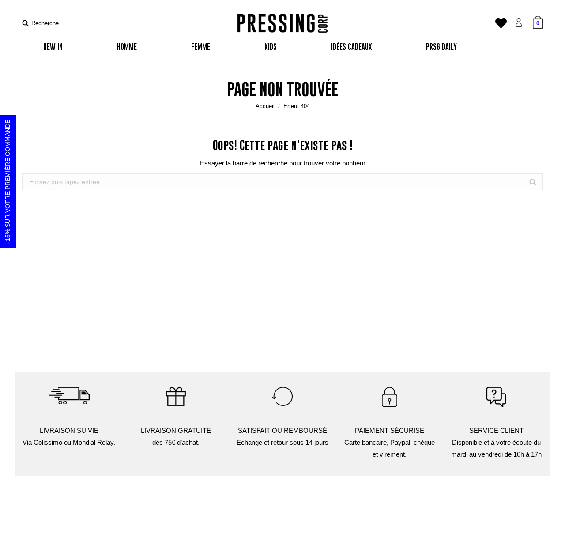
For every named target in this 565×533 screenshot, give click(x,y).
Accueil (265, 106)
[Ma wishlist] (501, 25)
